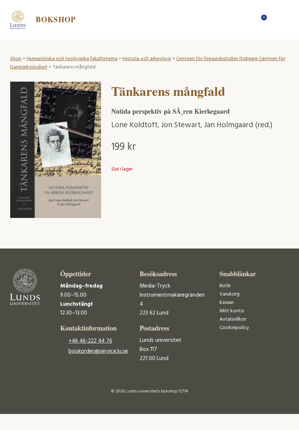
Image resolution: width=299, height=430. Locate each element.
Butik (225, 286)
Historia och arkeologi (147, 59)
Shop (16, 59)
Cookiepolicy (234, 328)
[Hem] (249, 19)
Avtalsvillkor (233, 319)
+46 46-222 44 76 (90, 341)
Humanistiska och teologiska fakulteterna (72, 59)
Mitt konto (232, 311)
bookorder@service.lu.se (98, 351)
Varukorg (230, 294)
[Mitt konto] (274, 19)
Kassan (227, 302)
